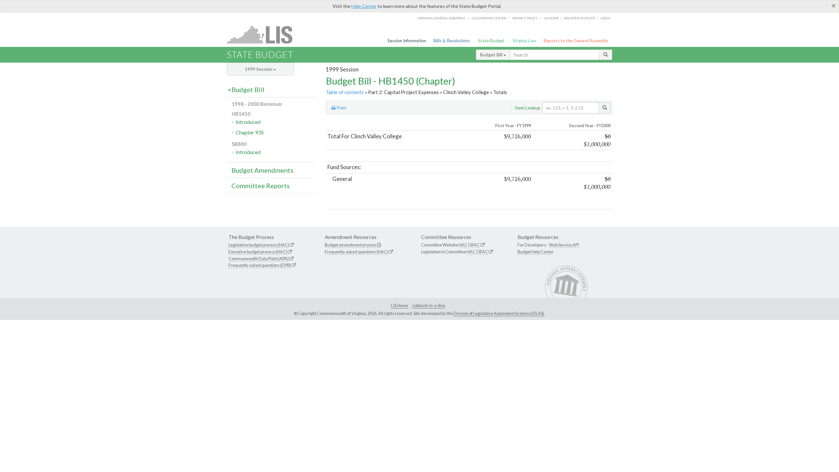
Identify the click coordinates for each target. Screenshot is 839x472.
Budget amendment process (351, 244)
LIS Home (399, 305)
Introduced (248, 122)
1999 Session (259, 69)
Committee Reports (260, 185)
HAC (463, 244)
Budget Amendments (262, 170)
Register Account (579, 18)
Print (341, 107)
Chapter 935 (250, 132)
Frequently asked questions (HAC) (356, 251)
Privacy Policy (525, 18)
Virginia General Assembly (441, 18)
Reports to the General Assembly (575, 40)
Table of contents (345, 92)
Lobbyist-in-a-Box (428, 305)
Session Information (406, 40)
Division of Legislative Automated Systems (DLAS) (498, 313)
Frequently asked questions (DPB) (259, 265)
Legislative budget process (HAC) (258, 244)
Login (605, 18)
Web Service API (564, 244)
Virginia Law (524, 40)
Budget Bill (491, 54)
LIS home (551, 18)
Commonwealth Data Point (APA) (258, 258)
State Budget (491, 40)
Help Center (364, 6)
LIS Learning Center (489, 18)
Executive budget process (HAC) (257, 251)
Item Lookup (527, 107)
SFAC (475, 244)
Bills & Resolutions (452, 40)
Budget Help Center (535, 251)
